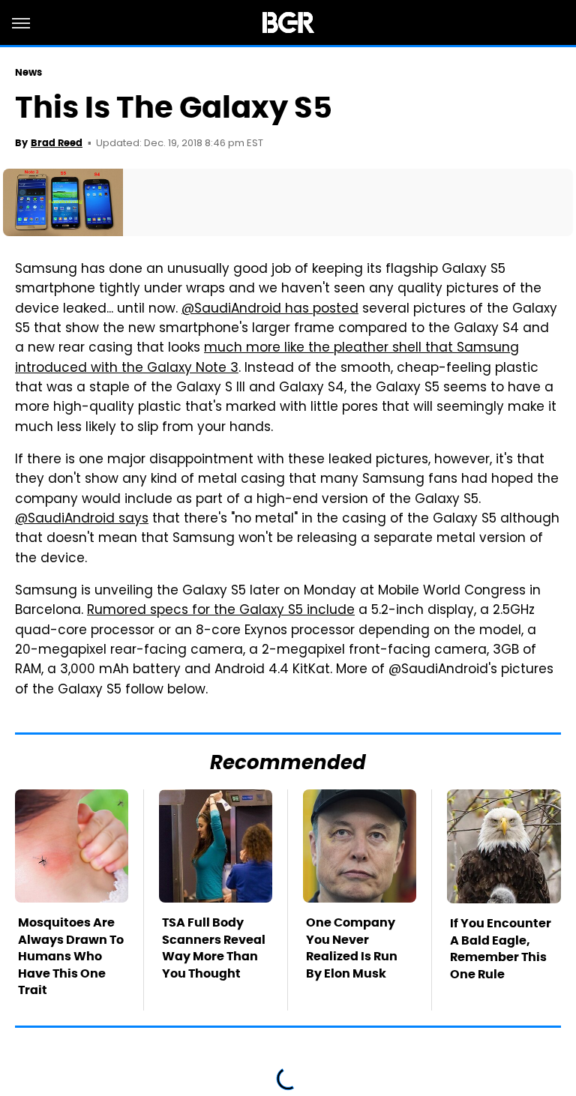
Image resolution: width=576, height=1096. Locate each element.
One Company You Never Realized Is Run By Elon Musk (352, 948)
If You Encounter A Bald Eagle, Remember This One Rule (500, 948)
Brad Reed (56, 142)
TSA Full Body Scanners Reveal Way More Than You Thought (214, 948)
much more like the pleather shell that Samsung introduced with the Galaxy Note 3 (267, 358)
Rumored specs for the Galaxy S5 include (221, 610)
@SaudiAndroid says (81, 519)
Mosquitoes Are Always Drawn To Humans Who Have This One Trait (71, 956)
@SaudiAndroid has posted (270, 309)
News (28, 72)
